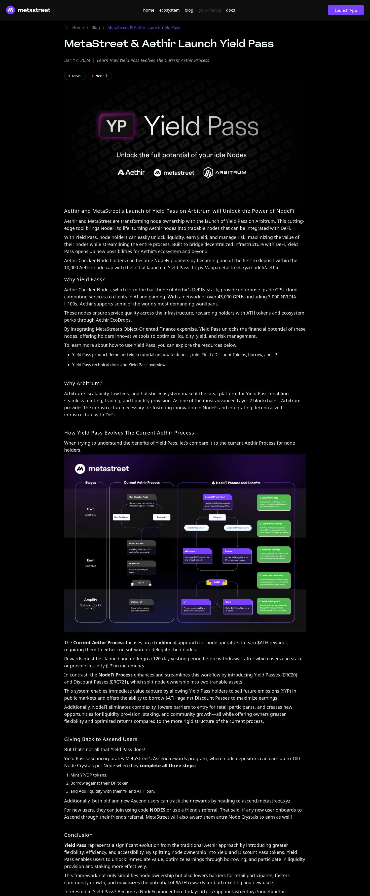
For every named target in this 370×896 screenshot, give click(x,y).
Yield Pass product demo (96, 354)
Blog (95, 27)
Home (78, 27)
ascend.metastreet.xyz (266, 801)
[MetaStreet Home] (28, 10)
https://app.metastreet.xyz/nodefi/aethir (235, 267)
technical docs (105, 364)
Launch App (346, 10)
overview (157, 364)
